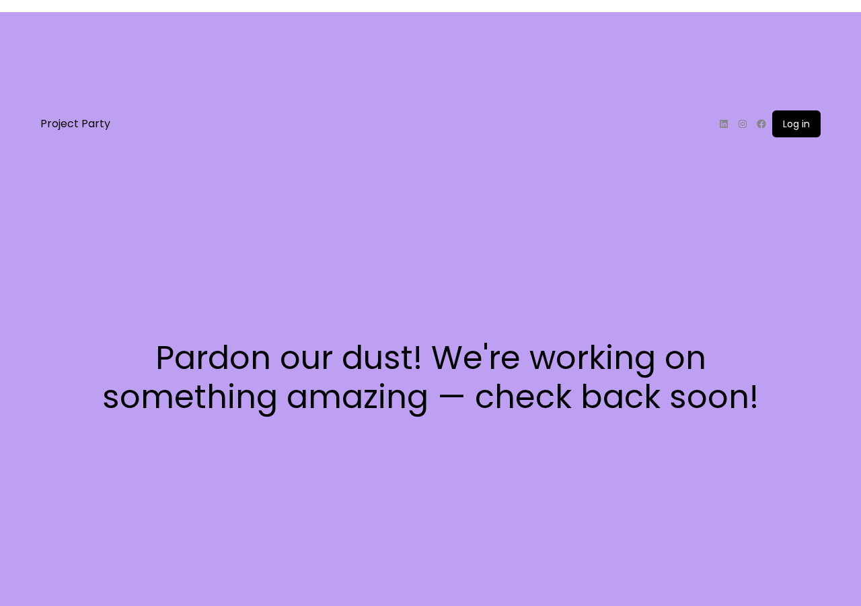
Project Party (75, 123)
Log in (796, 124)
